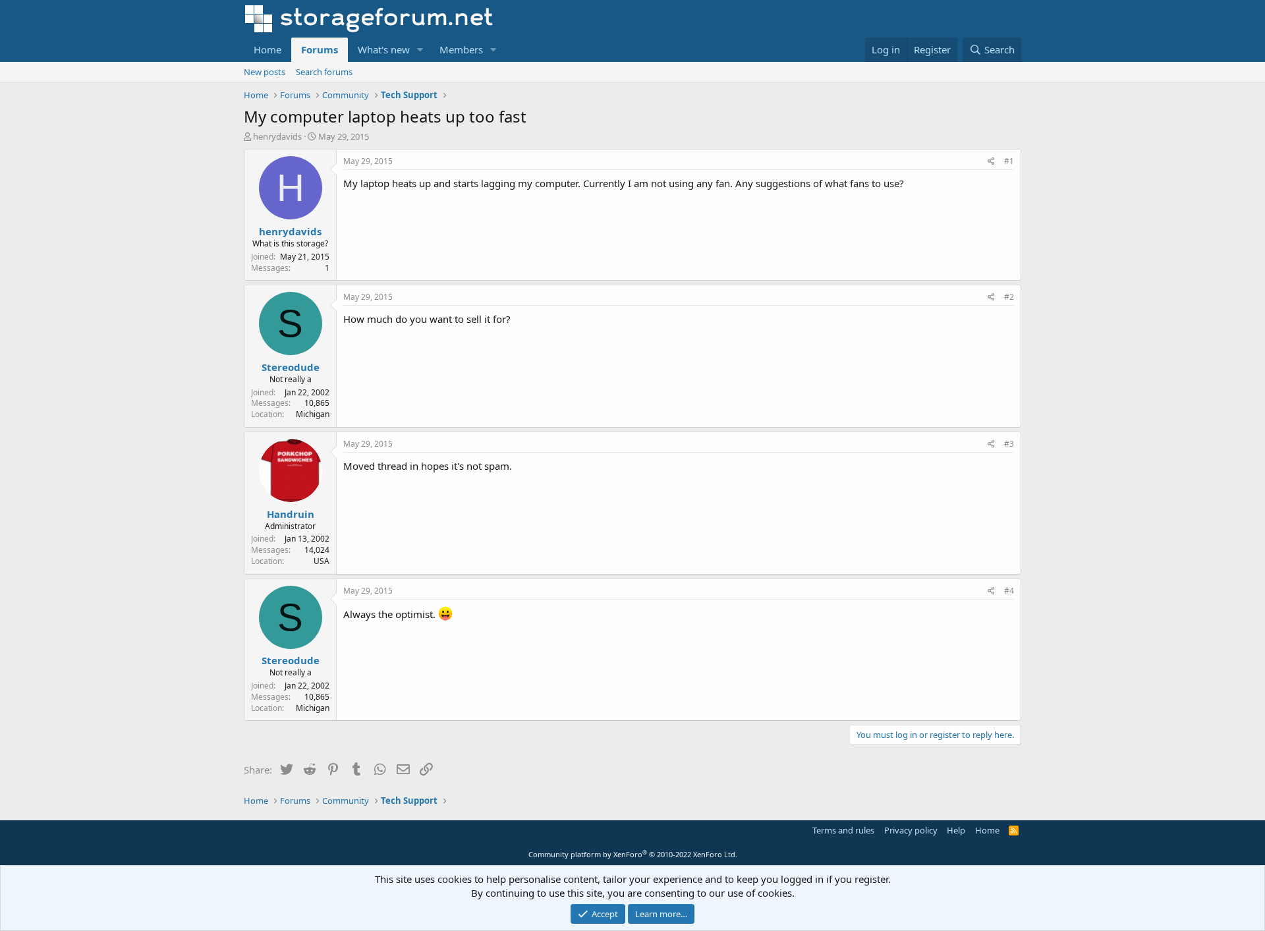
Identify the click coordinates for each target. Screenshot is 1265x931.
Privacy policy (911, 830)
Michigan (312, 414)
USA (321, 561)
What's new (384, 49)
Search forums (324, 72)
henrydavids (277, 136)
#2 (1009, 296)
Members (461, 49)
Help (956, 830)
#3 (1009, 443)
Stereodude (291, 367)
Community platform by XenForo (632, 854)
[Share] (991, 161)
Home (267, 49)
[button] (420, 50)
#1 (1009, 161)
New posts (264, 72)
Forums (319, 49)
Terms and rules (843, 830)
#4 (1009, 590)
